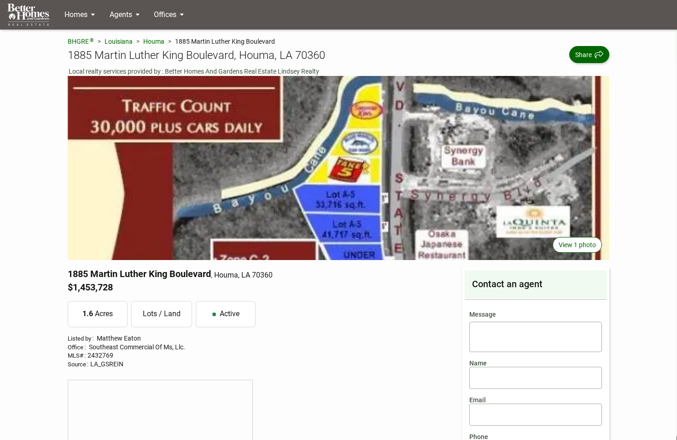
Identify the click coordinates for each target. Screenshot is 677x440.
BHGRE (81, 41)
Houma (153, 41)
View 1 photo (577, 245)
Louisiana (119, 41)
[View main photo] (338, 168)
